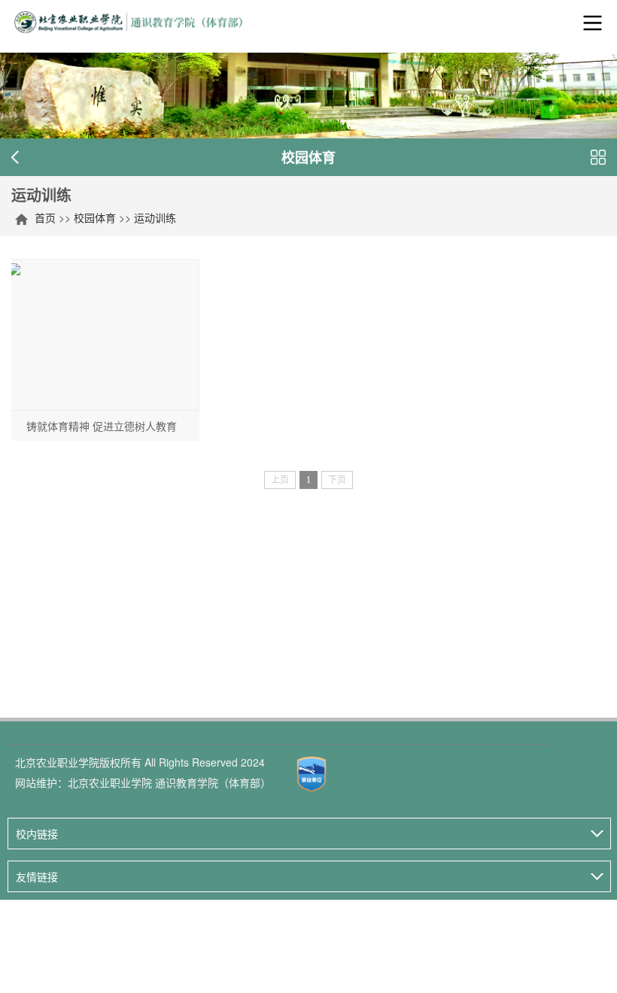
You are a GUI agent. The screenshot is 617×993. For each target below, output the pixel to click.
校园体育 (95, 217)
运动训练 (155, 217)
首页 (45, 217)
